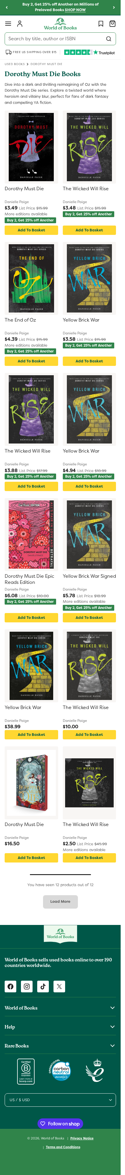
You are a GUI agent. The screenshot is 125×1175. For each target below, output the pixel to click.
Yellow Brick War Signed (89, 576)
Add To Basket (31, 230)
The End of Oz (20, 320)
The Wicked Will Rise (86, 188)
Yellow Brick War (81, 320)
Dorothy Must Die (24, 188)
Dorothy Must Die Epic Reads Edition (29, 579)
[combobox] (60, 38)
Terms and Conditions (63, 1147)
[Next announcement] (114, 7)
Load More (60, 901)
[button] (8, 23)
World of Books (53, 1138)
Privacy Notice (82, 1138)
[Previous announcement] (6, 7)
